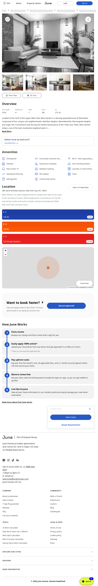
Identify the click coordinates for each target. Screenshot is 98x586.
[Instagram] (8, 460)
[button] (71, 408)
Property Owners (34, 3)
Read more (6, 131)
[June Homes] (21, 439)
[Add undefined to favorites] (7, 19)
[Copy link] (59, 112)
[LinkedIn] (17, 460)
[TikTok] (13, 460)
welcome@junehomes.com (16, 479)
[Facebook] (4, 460)
